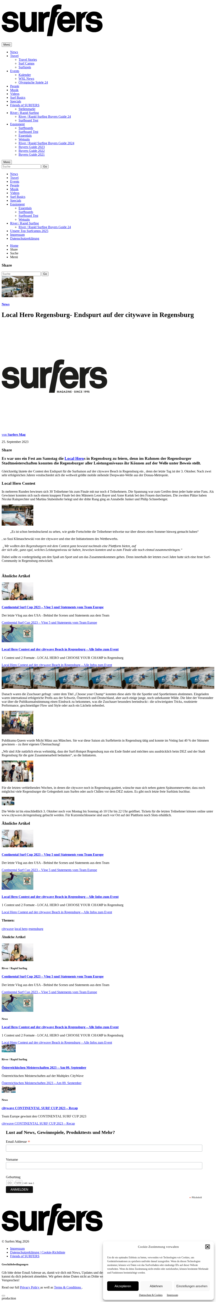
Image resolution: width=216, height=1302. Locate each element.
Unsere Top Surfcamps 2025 (29, 231)
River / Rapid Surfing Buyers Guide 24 (45, 116)
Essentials (25, 135)
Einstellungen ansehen (191, 1286)
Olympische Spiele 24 (33, 82)
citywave (8, 929)
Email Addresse (18, 1141)
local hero (21, 929)
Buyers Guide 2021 (32, 154)
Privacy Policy (30, 1287)
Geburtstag (13, 1177)
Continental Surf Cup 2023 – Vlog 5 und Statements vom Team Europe (53, 607)
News (14, 52)
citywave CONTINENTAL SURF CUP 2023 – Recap (40, 1108)
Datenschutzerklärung (24, 238)
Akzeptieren (123, 1286)
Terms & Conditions (68, 1287)
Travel (14, 56)
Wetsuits (24, 139)
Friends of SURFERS (24, 105)
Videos (14, 94)
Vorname (12, 1159)
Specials (15, 101)
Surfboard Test (28, 120)
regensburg (35, 929)
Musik (14, 90)
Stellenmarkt (27, 109)
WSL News (26, 78)
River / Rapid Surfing (24, 113)
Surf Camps (26, 63)
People (14, 86)
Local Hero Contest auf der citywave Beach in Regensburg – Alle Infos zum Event (60, 649)
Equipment (17, 124)
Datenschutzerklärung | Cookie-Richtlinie (37, 1252)
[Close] (3, 1295)
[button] (207, 1247)
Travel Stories (28, 59)
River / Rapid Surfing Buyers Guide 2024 (46, 143)
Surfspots (25, 67)
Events (14, 71)
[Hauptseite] (52, 34)
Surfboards (26, 128)
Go (45, 166)
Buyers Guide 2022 (32, 150)
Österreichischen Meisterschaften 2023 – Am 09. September (44, 1067)
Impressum (172, 1295)
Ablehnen (156, 1286)
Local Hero (74, 458)
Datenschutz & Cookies (151, 1295)
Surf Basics (17, 97)
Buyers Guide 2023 (32, 147)
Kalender (25, 75)
